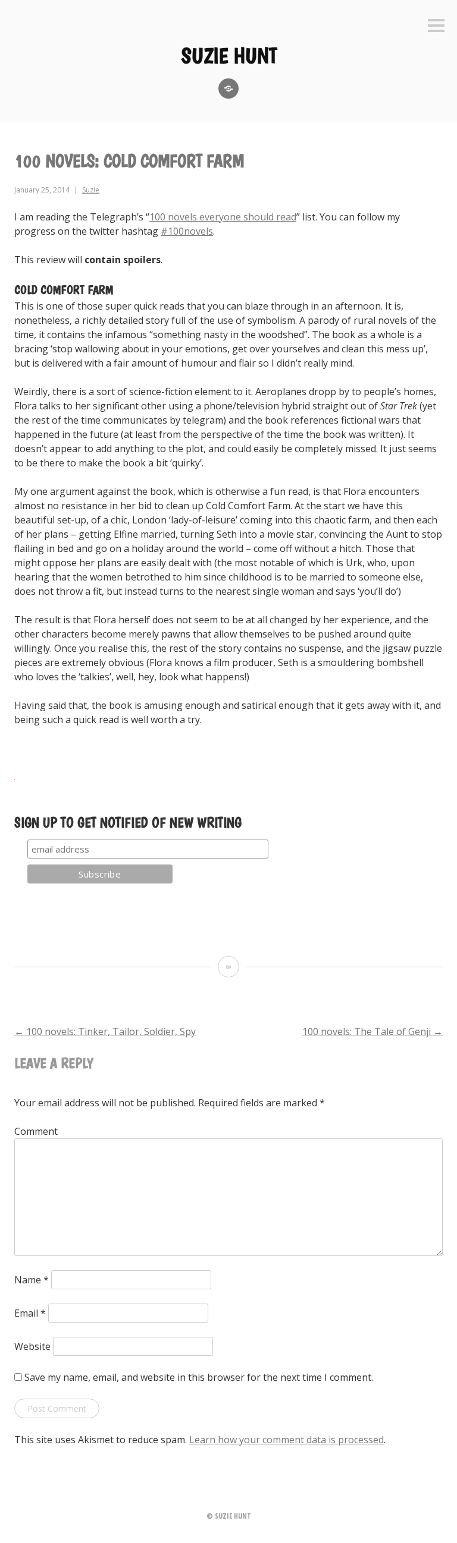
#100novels (187, 231)
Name (31, 1279)
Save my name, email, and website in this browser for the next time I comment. (198, 1377)
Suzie (90, 190)
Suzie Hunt (229, 55)
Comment (36, 1131)
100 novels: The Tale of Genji (372, 1031)
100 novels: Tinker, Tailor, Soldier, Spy (105, 1031)
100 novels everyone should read (222, 216)
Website (32, 1346)
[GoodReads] (228, 88)
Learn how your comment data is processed (286, 1439)
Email (30, 1313)
